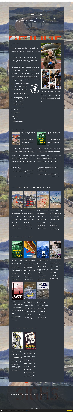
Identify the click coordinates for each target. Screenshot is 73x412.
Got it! (69, 410)
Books (36, 32)
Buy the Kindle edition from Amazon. (18, 165)
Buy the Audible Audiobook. (54, 229)
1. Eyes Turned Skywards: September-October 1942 (21, 95)
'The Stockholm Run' (53, 260)
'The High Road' (26, 70)
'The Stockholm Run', (34, 74)
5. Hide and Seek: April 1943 (17, 101)
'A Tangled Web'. (33, 70)
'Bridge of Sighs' (20, 20)
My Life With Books (16, 118)
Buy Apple (28, 176)
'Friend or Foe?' (30, 20)
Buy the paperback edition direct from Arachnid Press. (46, 165)
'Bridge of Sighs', (34, 66)
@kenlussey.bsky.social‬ (57, 396)
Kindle (46, 179)
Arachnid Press (24, 66)
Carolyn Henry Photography (49, 91)
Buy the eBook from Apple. (17, 168)
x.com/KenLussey (56, 398)
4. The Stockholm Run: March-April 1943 (19, 100)
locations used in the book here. (28, 173)
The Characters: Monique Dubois (18, 121)
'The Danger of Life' (27, 301)
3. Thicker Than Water (16, 112)
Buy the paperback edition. (42, 275)
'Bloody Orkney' (14, 301)
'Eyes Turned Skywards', (15, 74)
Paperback (40, 179)
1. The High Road (15, 109)
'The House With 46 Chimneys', (19, 77)
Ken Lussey (5, 1)
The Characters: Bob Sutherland (18, 120)
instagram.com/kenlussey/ (44, 398)
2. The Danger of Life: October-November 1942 (20, 97)
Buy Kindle (15, 176)
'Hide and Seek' (39, 260)
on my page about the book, (29, 170)
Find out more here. (15, 223)
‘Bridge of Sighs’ (23, 132)
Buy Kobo (21, 176)
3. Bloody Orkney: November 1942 (18, 98)
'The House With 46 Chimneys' (16, 351)
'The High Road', (52, 210)
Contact (43, 32)
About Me (30, 32)
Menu (70, 1)
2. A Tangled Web (15, 110)
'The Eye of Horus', (19, 76)
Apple (57, 179)
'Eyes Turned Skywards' (41, 301)
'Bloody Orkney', (28, 74)
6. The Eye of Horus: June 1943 (18, 103)
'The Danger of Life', (22, 74)
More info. (28, 410)
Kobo (52, 179)
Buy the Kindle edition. (15, 225)
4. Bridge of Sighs (15, 113)
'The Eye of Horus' (27, 260)
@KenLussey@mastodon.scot (58, 394)
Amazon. (33, 359)
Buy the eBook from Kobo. (17, 167)
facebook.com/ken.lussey (44, 396)
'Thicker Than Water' (27, 210)
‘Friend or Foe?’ (49, 132)
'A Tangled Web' (39, 210)
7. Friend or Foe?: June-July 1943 (18, 104)
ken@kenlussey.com (43, 394)
